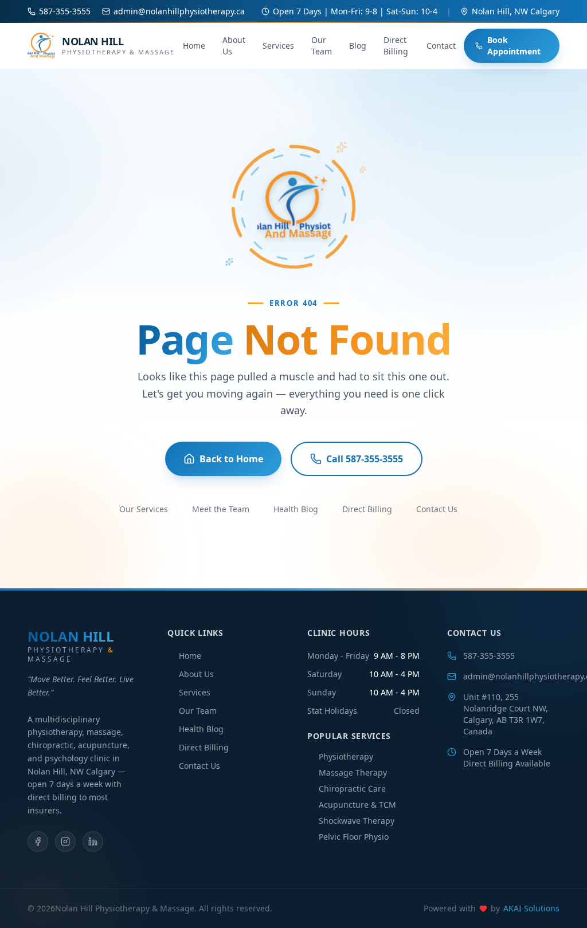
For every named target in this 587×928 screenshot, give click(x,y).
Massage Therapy (353, 772)
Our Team (321, 45)
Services (278, 45)
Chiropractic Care (352, 788)
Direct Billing (395, 45)
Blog (357, 45)
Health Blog (295, 509)
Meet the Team (220, 509)
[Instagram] (65, 841)
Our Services (143, 509)
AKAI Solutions (531, 908)
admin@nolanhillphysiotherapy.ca (511, 676)
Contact (441, 45)
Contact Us (436, 509)
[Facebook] (38, 841)
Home (194, 45)
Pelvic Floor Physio (354, 836)
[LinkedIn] (93, 841)
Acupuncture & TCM (357, 804)
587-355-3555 (489, 655)
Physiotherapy (346, 756)
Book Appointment (514, 45)
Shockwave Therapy (356, 820)
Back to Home (231, 459)
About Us (233, 45)
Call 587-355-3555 (364, 459)
